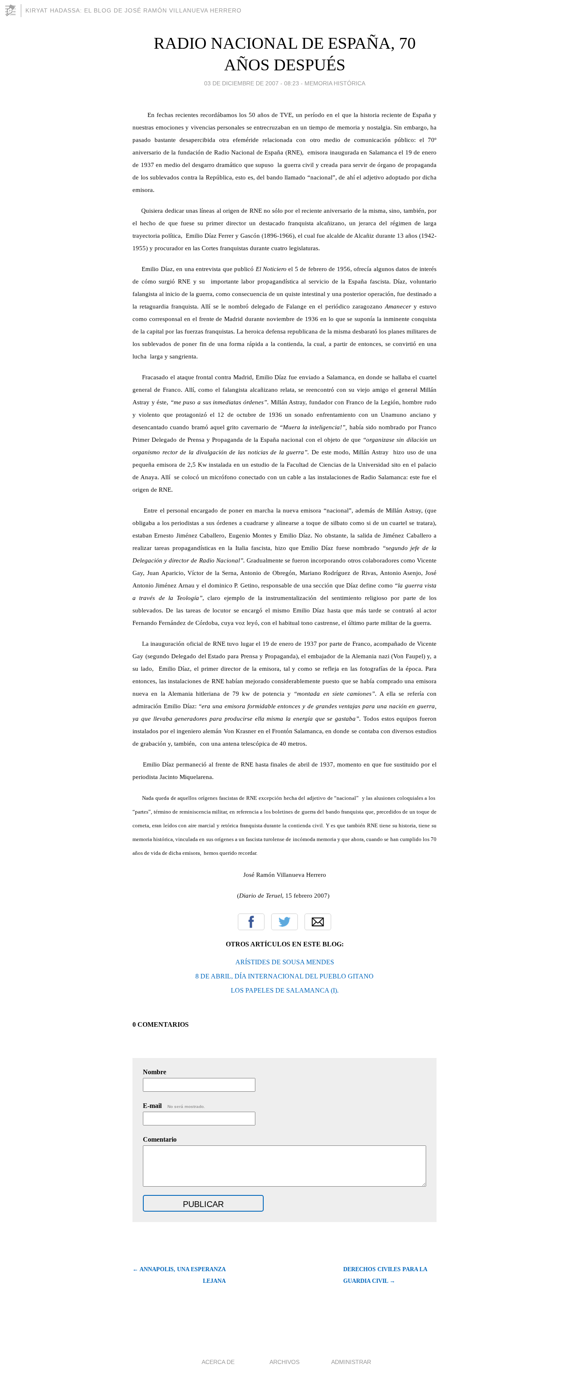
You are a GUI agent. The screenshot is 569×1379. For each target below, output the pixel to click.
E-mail (174, 1105)
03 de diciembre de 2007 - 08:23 (251, 83)
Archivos (284, 1362)
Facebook (251, 922)
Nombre (154, 1071)
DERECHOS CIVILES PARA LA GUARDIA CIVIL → (385, 1275)
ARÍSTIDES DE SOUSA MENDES (284, 962)
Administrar (351, 1362)
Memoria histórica (334, 83)
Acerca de (218, 1362)
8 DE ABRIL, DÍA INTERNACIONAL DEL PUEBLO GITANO (284, 976)
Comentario (160, 1139)
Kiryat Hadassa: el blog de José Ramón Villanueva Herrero (133, 10)
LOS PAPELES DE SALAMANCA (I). (285, 990)
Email (317, 922)
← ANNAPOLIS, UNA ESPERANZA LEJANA (179, 1275)
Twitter (284, 922)
